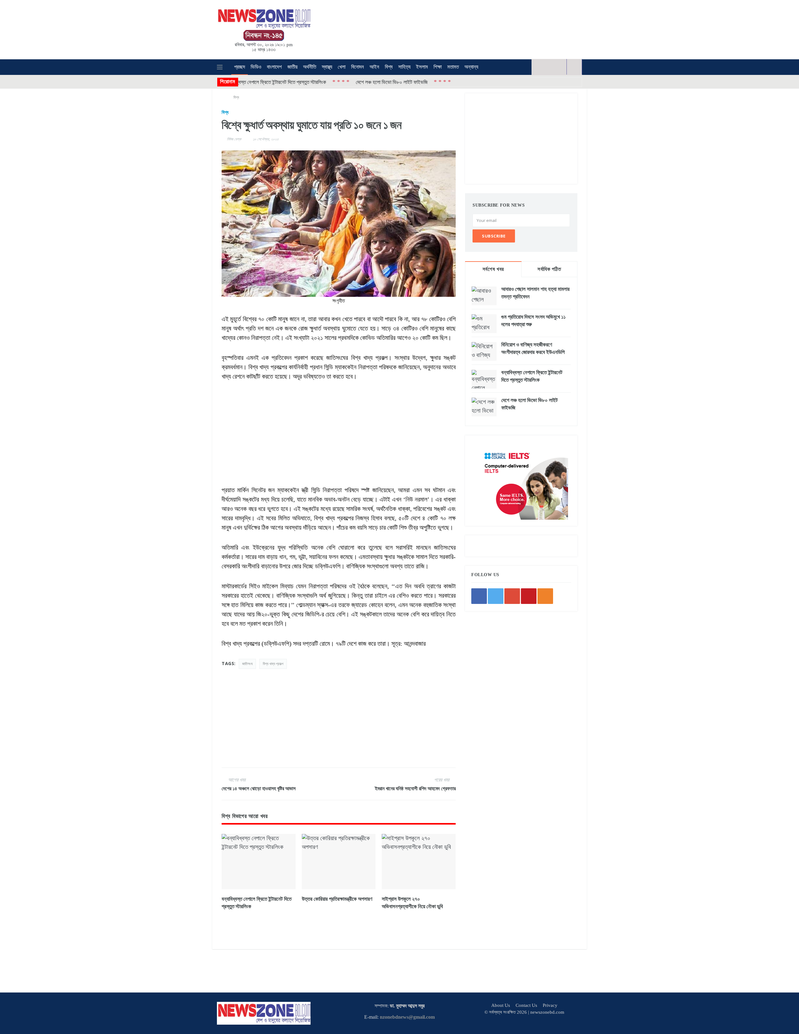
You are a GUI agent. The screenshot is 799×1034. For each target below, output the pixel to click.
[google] (551, 67)
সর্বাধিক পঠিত (549, 269)
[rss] (545, 596)
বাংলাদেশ (274, 67)
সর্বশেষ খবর (493, 269)
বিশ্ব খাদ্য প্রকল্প (273, 663)
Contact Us (526, 1005)
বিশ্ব (389, 67)
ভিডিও (256, 67)
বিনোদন (357, 67)
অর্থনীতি (309, 67)
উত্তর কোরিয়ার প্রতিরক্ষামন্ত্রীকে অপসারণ (337, 899)
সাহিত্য (404, 67)
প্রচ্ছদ (239, 67)
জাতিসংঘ (247, 663)
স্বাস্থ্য (327, 67)
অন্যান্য (471, 67)
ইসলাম (422, 67)
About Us (500, 1005)
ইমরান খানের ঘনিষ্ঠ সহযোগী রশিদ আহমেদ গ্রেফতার (415, 788)
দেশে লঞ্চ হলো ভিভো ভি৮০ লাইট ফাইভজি (353, 82)
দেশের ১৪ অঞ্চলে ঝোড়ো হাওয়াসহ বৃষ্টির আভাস (259, 788)
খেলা (342, 67)
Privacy (550, 1005)
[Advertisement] (409, 28)
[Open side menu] (220, 67)
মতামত (453, 67)
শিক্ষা (438, 67)
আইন (374, 67)
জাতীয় (292, 67)
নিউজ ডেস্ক (234, 139)
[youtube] (560, 67)
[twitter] (542, 67)
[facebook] (534, 67)
